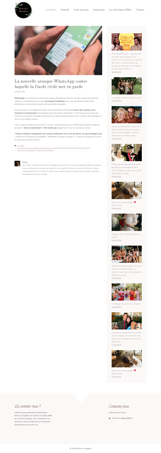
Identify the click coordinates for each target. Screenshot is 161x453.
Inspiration (99, 10)
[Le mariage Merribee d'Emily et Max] (127, 93)
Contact (140, 10)
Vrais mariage (81, 10)
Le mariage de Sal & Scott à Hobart (126, 304)
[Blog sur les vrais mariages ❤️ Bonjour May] (127, 197)
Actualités (51, 10)
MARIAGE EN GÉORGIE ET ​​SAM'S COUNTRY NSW (35, 150)
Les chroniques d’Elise (120, 10)
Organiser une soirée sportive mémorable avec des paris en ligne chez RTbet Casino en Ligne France (53, 148)
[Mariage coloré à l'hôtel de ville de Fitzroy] (127, 229)
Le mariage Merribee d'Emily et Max (126, 97)
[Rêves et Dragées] (23, 10)
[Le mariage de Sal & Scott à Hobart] (127, 299)
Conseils (65, 10)
